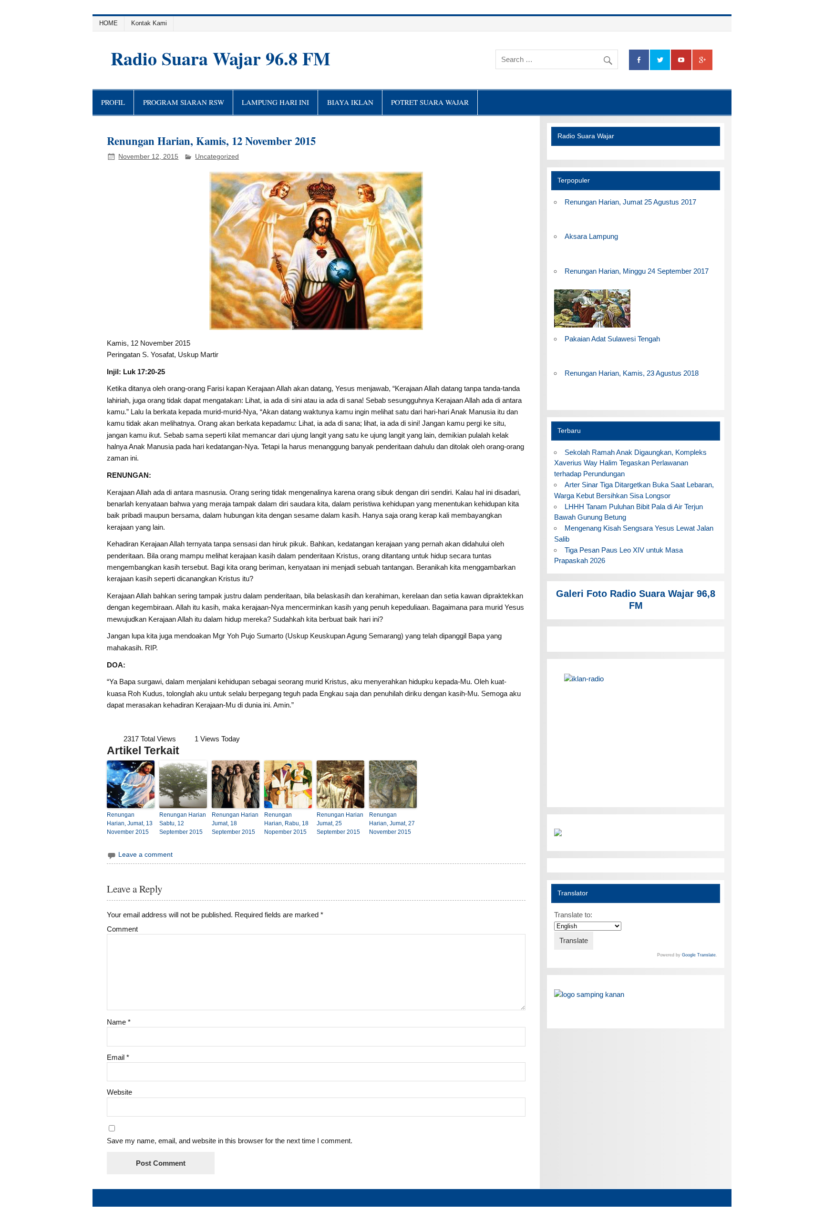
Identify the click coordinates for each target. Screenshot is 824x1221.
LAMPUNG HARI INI (275, 102)
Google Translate (699, 955)
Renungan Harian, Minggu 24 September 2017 (637, 271)
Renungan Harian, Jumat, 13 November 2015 (130, 823)
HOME (108, 23)
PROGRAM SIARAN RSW (183, 102)
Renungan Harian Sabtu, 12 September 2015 (182, 823)
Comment (122, 929)
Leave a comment (145, 854)
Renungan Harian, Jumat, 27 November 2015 (392, 823)
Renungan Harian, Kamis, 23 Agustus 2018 (632, 373)
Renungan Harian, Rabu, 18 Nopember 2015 (286, 823)
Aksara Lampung (591, 236)
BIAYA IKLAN (350, 102)
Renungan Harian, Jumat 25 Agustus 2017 (630, 202)
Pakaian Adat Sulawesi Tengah (612, 339)
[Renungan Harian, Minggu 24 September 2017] (592, 328)
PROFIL (113, 102)
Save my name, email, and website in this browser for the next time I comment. (229, 1140)
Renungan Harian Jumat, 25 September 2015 (340, 823)
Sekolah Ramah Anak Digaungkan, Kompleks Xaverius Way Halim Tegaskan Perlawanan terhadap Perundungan (630, 463)
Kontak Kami (149, 23)
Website (119, 1092)
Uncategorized (217, 156)
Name (119, 1022)
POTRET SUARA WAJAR (430, 102)
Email (118, 1057)
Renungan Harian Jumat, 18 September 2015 (235, 823)
